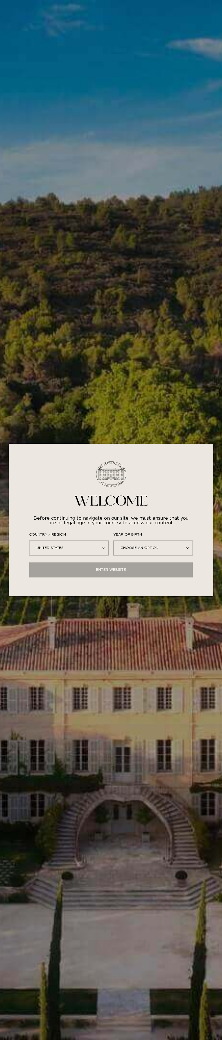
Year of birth (127, 534)
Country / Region (47, 534)
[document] (111, 520)
